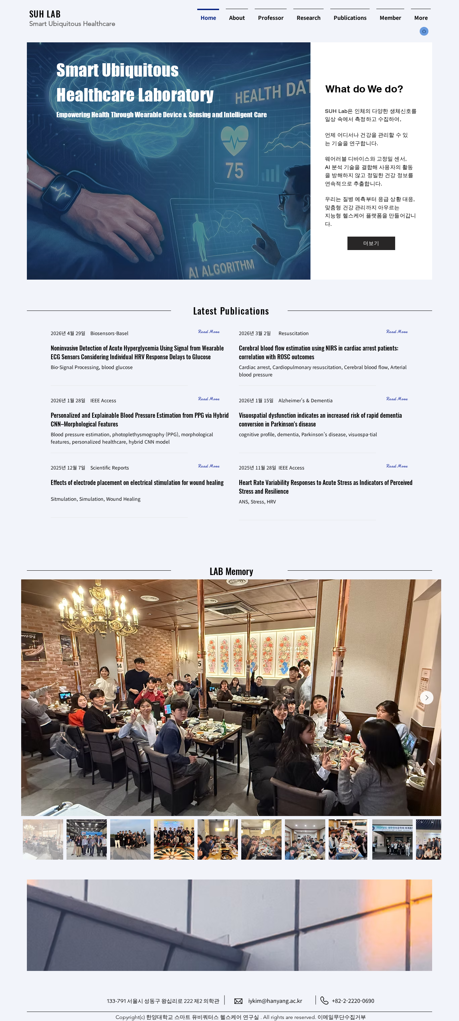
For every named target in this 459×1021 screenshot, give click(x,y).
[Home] (182, 16)
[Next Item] (426, 697)
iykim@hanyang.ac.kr (275, 1000)
